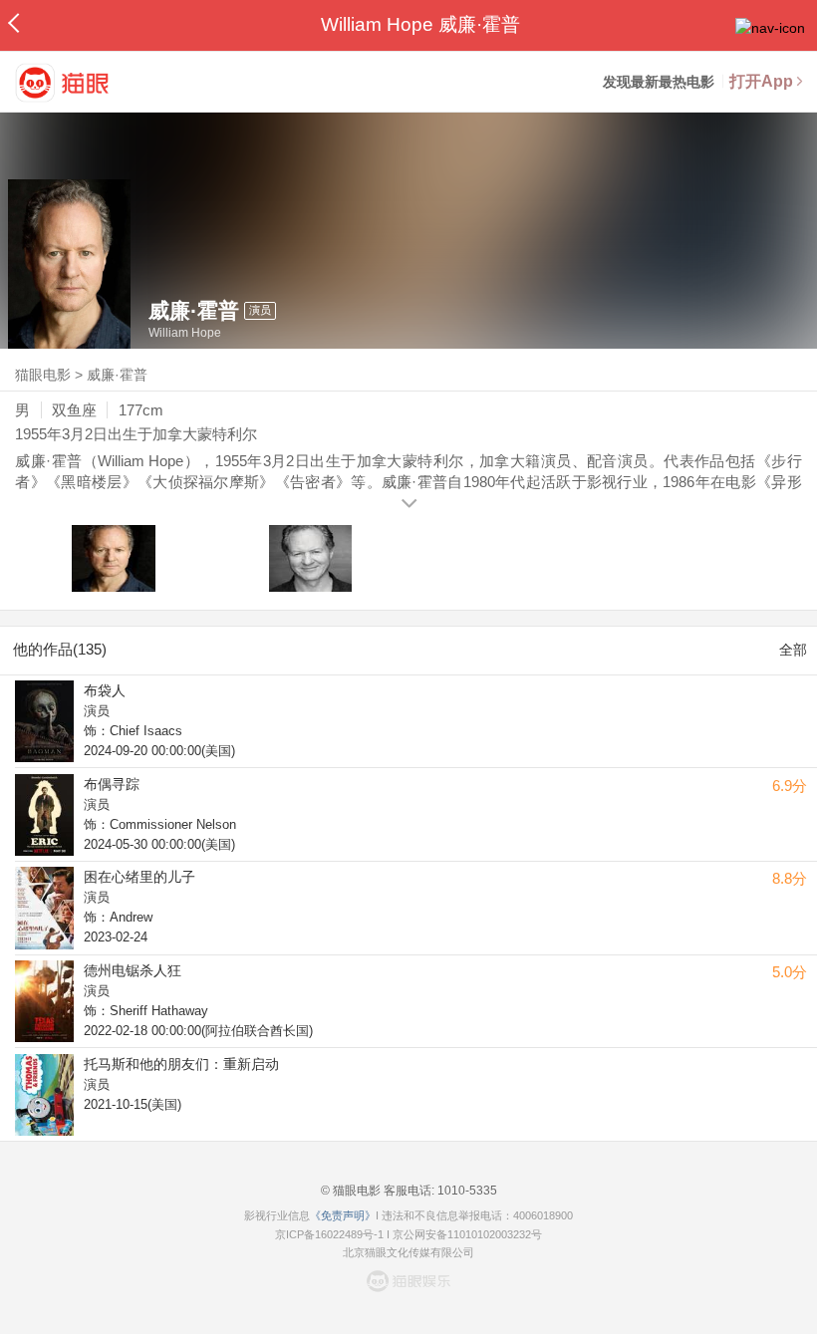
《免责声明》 (343, 1215)
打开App (761, 81)
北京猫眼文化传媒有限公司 (408, 1252)
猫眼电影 (43, 375)
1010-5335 (465, 1191)
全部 (793, 650)
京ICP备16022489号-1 (329, 1234)
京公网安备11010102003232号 (467, 1234)
